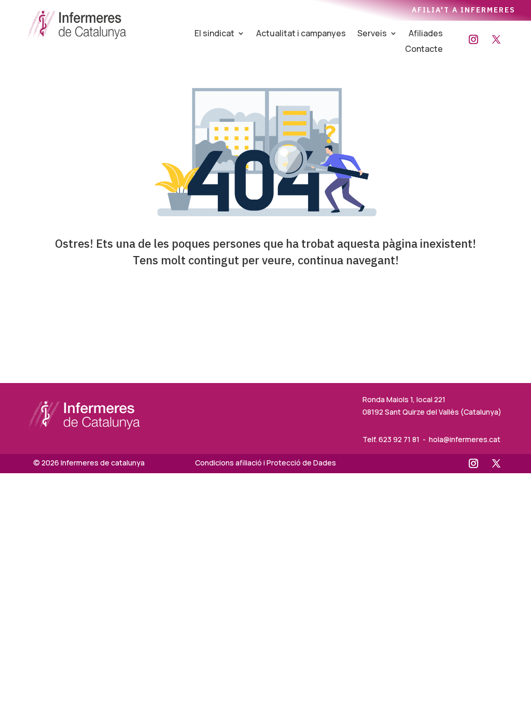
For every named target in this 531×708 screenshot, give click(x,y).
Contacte (424, 49)
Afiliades (426, 34)
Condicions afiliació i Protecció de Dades (265, 463)
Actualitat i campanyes (301, 34)
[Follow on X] (496, 39)
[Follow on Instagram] (473, 39)
